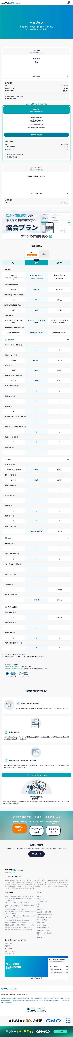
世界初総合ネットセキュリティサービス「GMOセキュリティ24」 (15, 998)
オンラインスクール (10, 951)
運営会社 (39, 896)
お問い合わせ (40, 899)
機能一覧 (39, 907)
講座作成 (11, 339)
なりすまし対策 (65, 1000)
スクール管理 (12, 607)
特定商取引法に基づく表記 (44, 917)
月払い (44, 254)
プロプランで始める (36, 830)
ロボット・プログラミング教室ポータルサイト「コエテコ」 (19, 896)
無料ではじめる (20, 828)
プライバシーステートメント (44, 914)
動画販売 (7, 946)
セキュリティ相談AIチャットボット (62, 998)
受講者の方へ (8, 943)
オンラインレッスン (10, 954)
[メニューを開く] (69, 3)
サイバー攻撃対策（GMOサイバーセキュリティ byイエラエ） (25, 1000)
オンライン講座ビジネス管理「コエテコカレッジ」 (17, 920)
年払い (32, 253)
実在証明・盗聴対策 (5, 1000)
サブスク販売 (8, 949)
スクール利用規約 (41, 920)
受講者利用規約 (41, 922)
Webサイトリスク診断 (47, 998)
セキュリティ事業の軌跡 (6, 1002)
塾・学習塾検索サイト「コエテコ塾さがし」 (15, 909)
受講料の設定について (42, 930)
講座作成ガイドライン (42, 928)
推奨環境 (39, 937)
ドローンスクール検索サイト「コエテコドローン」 (17, 903)
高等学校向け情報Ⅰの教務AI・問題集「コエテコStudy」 (19, 925)
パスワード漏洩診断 (36, 998)
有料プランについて (42, 925)
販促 (9, 459)
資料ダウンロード (53, 830)
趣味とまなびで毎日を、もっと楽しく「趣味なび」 (17, 927)
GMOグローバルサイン (11, 667)
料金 (37, 904)
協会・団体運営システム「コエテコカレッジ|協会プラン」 (19, 930)
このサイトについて (41, 901)
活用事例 (39, 909)
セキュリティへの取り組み (43, 912)
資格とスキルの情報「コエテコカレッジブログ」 (17, 922)
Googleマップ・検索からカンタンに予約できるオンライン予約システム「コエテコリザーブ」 (20, 917)
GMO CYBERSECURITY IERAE (14, 669)
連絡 (9, 538)
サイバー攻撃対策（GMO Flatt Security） (50, 1000)
